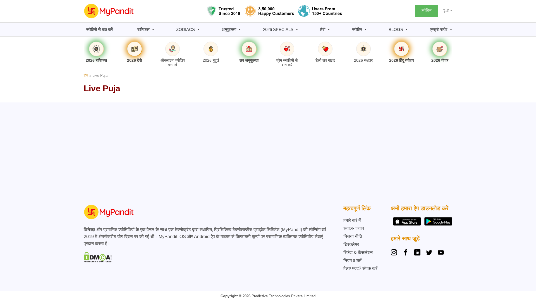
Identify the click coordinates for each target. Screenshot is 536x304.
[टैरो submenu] (328, 29)
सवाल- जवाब (353, 228)
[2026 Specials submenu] (297, 29)
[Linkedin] (417, 253)
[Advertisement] (266, 155)
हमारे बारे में (352, 220)
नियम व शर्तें (352, 260)
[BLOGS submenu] (406, 29)
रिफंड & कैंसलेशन (358, 252)
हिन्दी (446, 11)
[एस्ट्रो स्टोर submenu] (451, 29)
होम (86, 75)
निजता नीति (352, 236)
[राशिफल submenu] (153, 29)
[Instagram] (395, 253)
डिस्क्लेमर (351, 244)
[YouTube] (441, 253)
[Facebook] (405, 253)
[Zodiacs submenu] (198, 29)
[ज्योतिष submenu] (365, 29)
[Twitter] (429, 253)
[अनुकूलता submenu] (239, 29)
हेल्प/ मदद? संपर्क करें (360, 268)
